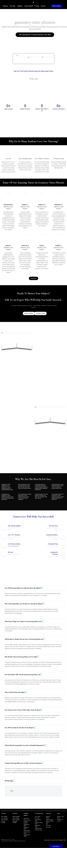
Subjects (19, 6)
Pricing (37, 6)
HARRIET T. (58, 246)
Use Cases (48, 827)
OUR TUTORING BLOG (49, 821)
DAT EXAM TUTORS (15, 822)
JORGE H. (8, 246)
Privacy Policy (47, 840)
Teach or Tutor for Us (60, 817)
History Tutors (27, 830)
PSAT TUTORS (4, 819)
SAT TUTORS (4, 816)
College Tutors (38, 828)
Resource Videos (48, 817)
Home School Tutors (38, 820)
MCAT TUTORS (16, 819)
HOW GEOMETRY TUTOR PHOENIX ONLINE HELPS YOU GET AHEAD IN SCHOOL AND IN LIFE (57, 486)
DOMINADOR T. (8, 205)
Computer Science (26, 822)
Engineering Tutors (26, 825)
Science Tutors (27, 820)
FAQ (11, 791)
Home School (28, 6)
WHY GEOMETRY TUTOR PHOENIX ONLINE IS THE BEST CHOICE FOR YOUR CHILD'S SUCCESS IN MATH (24, 486)
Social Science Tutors (27, 832)
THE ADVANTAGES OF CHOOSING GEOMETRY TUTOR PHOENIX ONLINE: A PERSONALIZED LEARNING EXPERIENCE (41, 487)
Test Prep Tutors (38, 830)
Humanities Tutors (26, 828)
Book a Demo (57, 6)
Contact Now (40, 313)
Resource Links (49, 819)
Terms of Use (54, 840)
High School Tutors (37, 826)
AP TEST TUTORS (3, 822)
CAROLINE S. (25, 246)
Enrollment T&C (62, 840)
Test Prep (12, 6)
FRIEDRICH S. (58, 205)
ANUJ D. (41, 246)
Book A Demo (28, 313)
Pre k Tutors (37, 816)
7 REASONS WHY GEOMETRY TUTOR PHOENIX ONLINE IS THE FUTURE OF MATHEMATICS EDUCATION (7, 496)
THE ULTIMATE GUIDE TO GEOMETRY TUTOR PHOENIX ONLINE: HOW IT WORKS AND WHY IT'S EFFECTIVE (58, 496)
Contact (43, 6)
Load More (33, 278)
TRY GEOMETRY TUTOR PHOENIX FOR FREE (35, 35)
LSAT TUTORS (16, 818)
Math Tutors (26, 818)
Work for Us (60, 819)
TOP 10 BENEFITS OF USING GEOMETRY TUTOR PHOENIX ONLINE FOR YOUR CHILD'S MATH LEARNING (24, 496)
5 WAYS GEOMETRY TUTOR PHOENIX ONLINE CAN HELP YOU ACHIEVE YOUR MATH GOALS (41, 496)
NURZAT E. (25, 205)
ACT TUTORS (4, 818)
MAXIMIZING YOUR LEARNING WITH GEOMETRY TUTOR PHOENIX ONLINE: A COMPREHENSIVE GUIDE (7, 487)
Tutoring (5, 6)
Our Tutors (48, 825)
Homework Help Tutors (38, 823)
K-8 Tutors (37, 818)
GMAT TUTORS (16, 816)
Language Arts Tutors (27, 835)
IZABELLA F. (42, 205)
